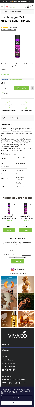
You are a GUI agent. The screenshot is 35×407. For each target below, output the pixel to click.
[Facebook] (3, 370)
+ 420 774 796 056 (9, 366)
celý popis (4, 69)
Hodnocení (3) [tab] (14, 118)
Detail (9, 230)
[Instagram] (6, 370)
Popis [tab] (3, 118)
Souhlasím (16, 403)
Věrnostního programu (15, 79)
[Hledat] (22, 6)
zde (24, 393)
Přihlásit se (17, 261)
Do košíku (23, 88)
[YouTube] (10, 370)
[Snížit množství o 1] (2, 88)
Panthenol (19, 179)
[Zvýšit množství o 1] (8, 88)
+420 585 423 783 (9, 363)
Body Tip (18, 183)
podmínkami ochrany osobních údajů (20, 256)
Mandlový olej (20, 177)
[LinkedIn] (14, 370)
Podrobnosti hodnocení (8, 30)
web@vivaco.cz (8, 360)
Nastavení (16, 397)
